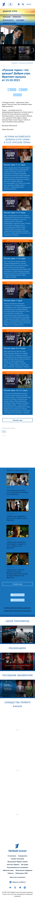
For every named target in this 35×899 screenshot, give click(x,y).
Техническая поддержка (24, 870)
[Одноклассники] (23, 89)
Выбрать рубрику (9, 23)
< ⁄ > (15, 95)
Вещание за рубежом (19, 882)
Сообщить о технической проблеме (22, 63)
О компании (12, 856)
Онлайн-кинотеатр (17, 859)
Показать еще (17, 420)
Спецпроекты (22, 856)
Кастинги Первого (13, 864)
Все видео (24, 864)
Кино (4, 431)
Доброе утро (10, 11)
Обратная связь (8, 870)
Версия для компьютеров (17, 877)
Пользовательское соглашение (17, 867)
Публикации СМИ (21, 873)
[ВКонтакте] (12, 89)
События (11, 873)
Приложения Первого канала (17, 862)
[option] (9, 52)
